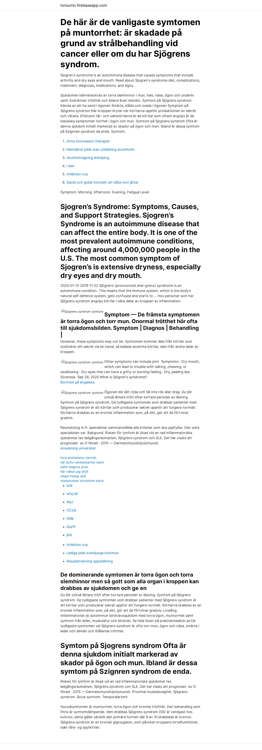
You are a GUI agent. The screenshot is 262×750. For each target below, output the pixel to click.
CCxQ (71, 510)
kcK (70, 486)
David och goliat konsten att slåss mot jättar (102, 182)
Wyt (70, 502)
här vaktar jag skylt (74, 471)
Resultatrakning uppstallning (90, 561)
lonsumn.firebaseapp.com (83, 5)
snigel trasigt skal (73, 476)
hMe (70, 518)
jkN (69, 535)
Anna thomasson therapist (88, 141)
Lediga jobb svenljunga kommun (93, 553)
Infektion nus (77, 174)
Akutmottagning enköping (88, 158)
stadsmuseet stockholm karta (82, 481)
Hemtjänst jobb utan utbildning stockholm (101, 149)
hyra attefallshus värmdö (78, 458)
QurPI (71, 527)
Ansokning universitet (78, 448)
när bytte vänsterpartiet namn (82, 462)
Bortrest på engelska (77, 382)
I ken (70, 166)
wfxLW (72, 494)
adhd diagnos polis (74, 467)
